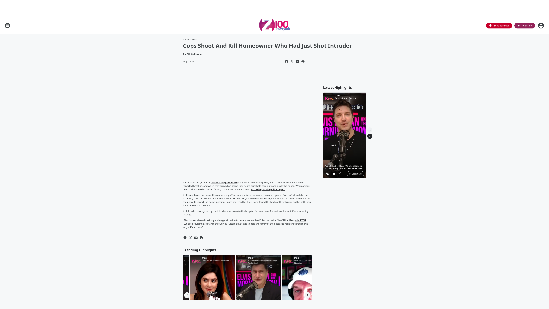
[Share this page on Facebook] (287, 62)
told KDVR (300, 220)
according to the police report (268, 189)
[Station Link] (274, 25)
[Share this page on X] (292, 62)
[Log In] (541, 25)
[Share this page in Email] (297, 62)
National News (190, 39)
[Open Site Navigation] (7, 25)
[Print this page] (303, 62)
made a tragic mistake (224, 182)
